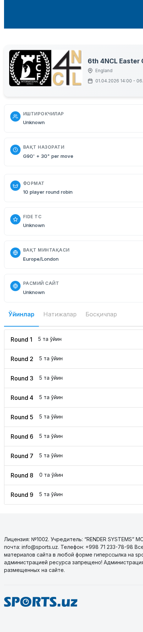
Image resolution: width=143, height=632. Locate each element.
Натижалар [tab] (60, 314)
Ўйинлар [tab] (21, 314)
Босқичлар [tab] (101, 314)
